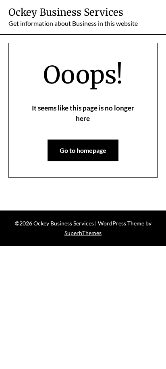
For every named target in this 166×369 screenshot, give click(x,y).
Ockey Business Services (65, 12)
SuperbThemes (83, 232)
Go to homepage (83, 150)
